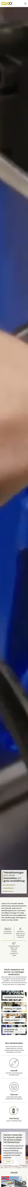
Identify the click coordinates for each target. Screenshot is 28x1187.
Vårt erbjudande (8, 885)
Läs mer (8, 1161)
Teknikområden (7, 888)
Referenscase (7, 891)
